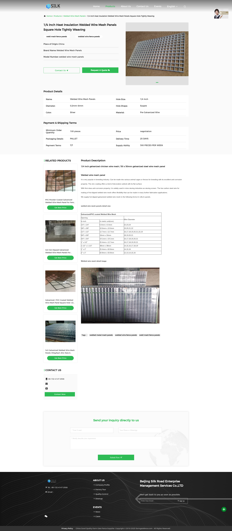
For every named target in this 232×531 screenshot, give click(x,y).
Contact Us (142, 6)
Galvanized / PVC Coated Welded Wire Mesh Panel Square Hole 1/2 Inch (59, 302)
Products (110, 6)
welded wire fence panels (126, 335)
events (157, 6)
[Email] (60, 384)
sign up (182, 501)
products (57, 16)
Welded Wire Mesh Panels (74, 16)
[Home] (53, 6)
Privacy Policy (67, 528)
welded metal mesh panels (101, 335)
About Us (126, 6)
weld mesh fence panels (149, 335)
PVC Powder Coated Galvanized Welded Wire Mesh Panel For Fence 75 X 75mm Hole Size (60, 202)
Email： (50, 492)
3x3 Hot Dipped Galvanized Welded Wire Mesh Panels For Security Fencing (57, 252)
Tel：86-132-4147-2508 (57, 487)
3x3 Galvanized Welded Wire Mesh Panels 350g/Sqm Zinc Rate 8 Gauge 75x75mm (60, 353)
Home (96, 6)
